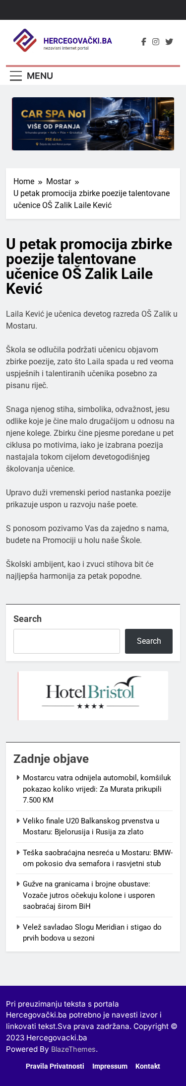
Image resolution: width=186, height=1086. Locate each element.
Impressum (109, 1066)
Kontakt (147, 1066)
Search (27, 618)
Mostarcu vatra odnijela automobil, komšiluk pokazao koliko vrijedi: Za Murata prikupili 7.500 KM (97, 789)
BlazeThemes (73, 1049)
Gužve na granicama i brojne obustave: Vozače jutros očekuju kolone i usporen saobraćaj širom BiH (89, 895)
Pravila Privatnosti (55, 1066)
